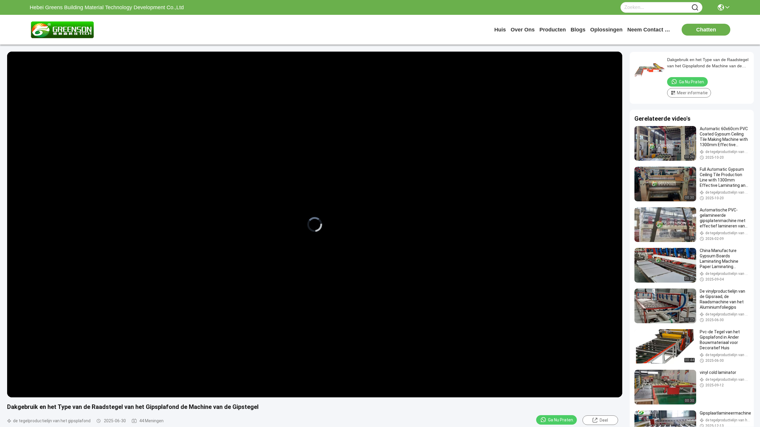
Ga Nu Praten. (561, 420)
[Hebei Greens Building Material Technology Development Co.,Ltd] (62, 30)
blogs (578, 30)
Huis (500, 30)
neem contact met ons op (649, 30)
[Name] (695, 7)
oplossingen (606, 30)
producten (552, 30)
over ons (523, 30)
